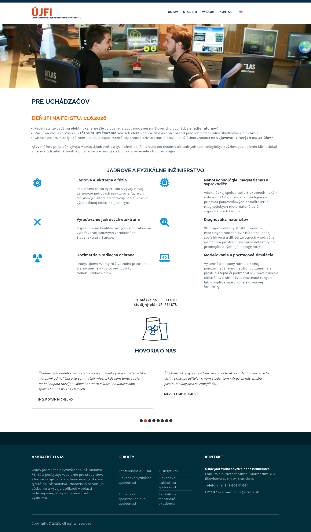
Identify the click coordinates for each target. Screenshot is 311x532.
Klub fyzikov (168, 471)
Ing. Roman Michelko (55, 399)
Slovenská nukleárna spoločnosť (167, 482)
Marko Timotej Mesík (181, 394)
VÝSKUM (208, 12)
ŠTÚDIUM (190, 12)
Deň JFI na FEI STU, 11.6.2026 (69, 118)
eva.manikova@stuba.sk (238, 492)
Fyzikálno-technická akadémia (167, 499)
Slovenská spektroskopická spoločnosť (132, 499)
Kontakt (227, 12)
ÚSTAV (173, 12)
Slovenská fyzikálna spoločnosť (135, 480)
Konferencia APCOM (134, 471)
